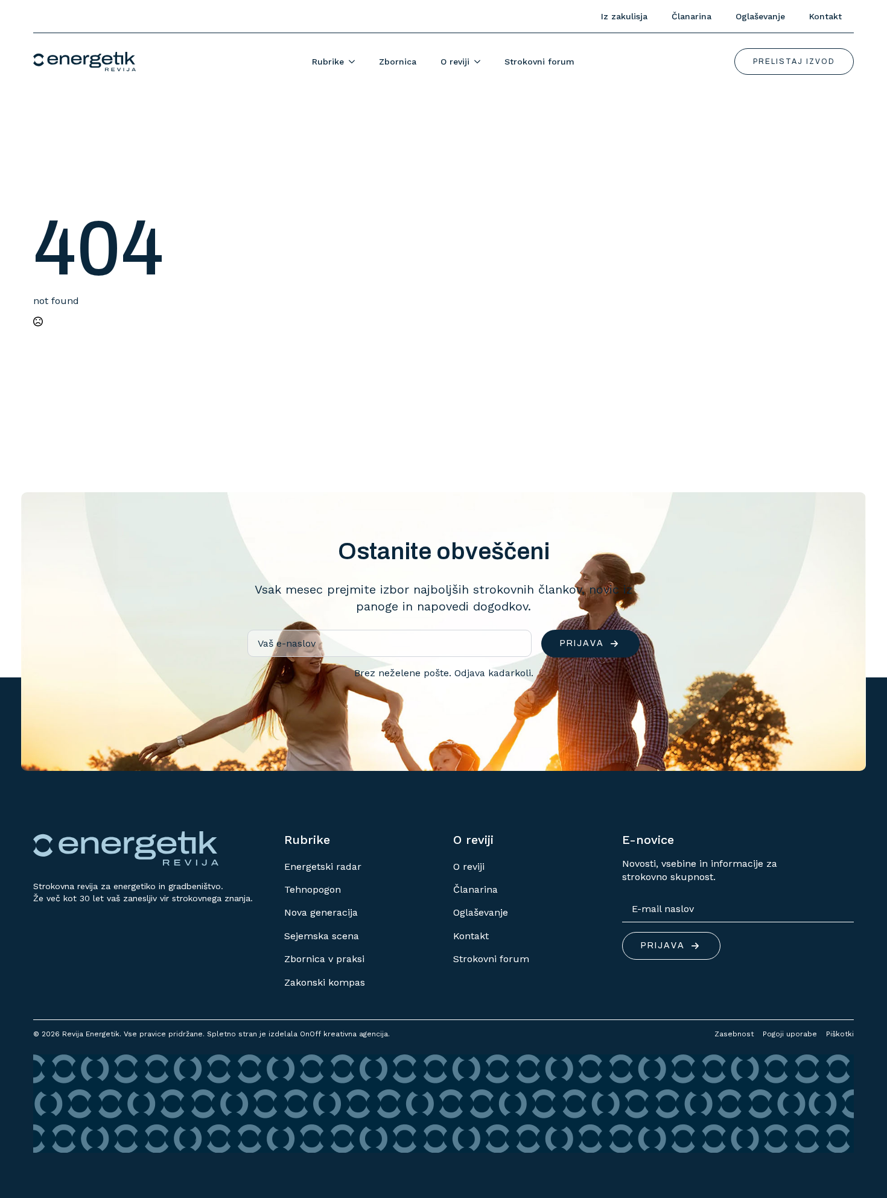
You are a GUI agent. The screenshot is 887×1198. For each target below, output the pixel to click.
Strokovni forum (539, 61)
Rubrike (328, 61)
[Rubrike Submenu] (355, 61)
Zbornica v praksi (324, 959)
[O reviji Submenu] (480, 61)
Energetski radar (322, 866)
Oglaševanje (760, 16)
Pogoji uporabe (790, 1034)
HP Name (35, 502)
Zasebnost (734, 1034)
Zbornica (397, 61)
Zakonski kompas (324, 982)
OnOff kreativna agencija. (345, 1034)
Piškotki (840, 1034)
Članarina (691, 16)
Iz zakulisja (624, 16)
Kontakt (825, 16)
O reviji (454, 61)
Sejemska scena (321, 936)
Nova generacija (321, 912)
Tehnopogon (312, 889)
